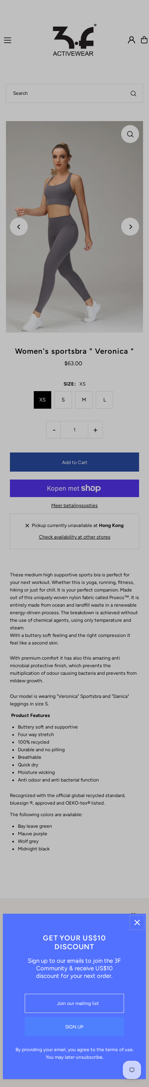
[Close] (137, 923)
